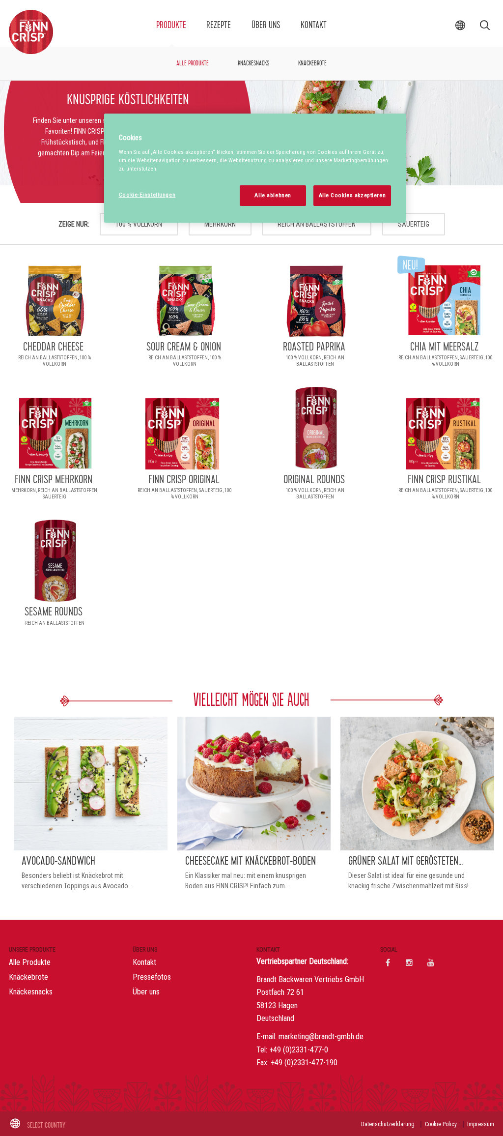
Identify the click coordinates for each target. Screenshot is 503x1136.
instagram (409, 962)
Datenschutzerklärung (388, 1124)
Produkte (171, 25)
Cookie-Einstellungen (147, 194)
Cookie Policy (441, 1124)
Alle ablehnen (272, 195)
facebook (387, 962)
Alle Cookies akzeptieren (352, 195)
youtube (430, 962)
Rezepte (218, 25)
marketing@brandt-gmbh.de (321, 1036)
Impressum (480, 1124)
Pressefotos (152, 977)
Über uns (266, 25)
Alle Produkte (192, 63)
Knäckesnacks (253, 63)
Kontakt (314, 25)
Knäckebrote (312, 63)
